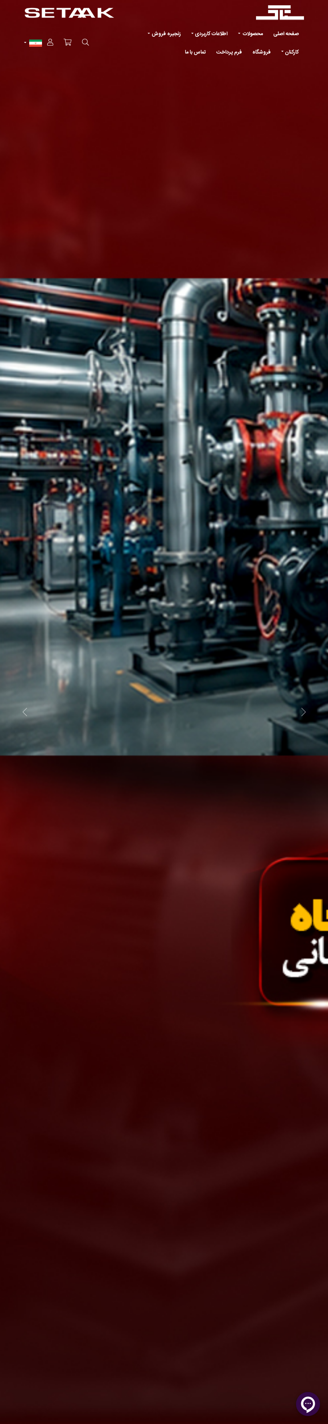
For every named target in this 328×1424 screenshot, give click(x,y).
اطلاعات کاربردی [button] (211, 34)
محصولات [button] (252, 34)
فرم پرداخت (229, 52)
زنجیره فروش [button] (166, 34)
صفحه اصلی (286, 34)
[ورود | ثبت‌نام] (50, 43)
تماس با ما (195, 52)
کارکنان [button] (292, 52)
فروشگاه (261, 52)
